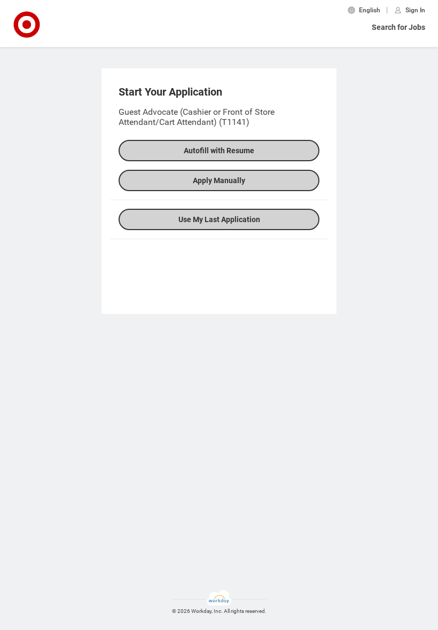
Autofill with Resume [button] (219, 150)
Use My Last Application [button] (219, 219)
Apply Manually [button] (219, 180)
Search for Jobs (398, 27)
